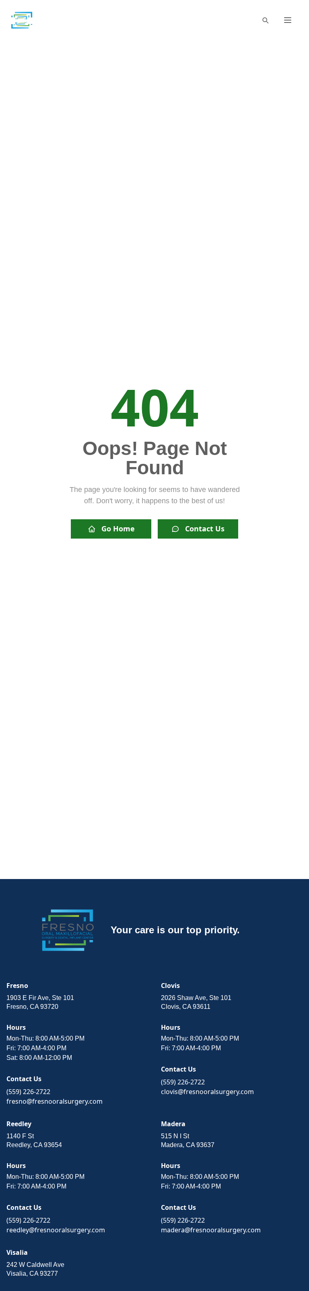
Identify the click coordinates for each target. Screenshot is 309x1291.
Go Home (118, 528)
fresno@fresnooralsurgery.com (54, 1101)
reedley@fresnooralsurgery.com (55, 1229)
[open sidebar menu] (287, 20)
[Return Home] (22, 20)
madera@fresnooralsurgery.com (211, 1229)
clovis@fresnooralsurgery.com (207, 1091)
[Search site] (265, 20)
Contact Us (205, 528)
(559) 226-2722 (28, 1091)
